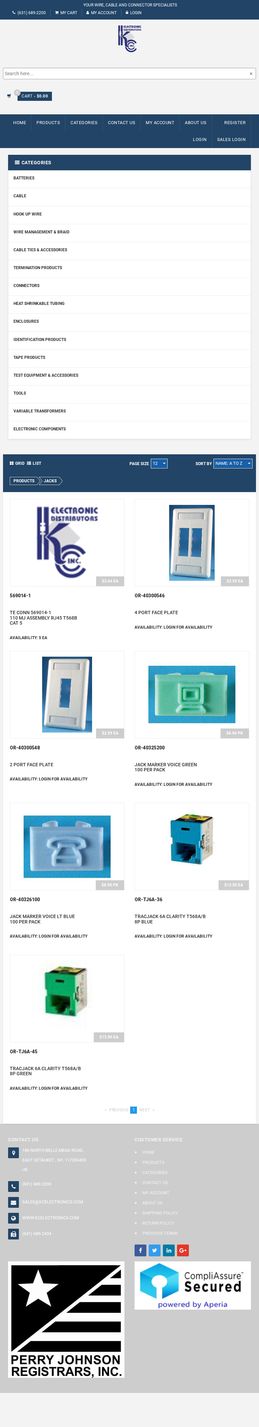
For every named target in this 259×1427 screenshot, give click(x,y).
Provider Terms (160, 1233)
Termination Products (37, 267)
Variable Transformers (39, 411)
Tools (19, 393)
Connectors (26, 285)
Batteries (23, 178)
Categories (83, 122)
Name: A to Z (229, 463)
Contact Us (121, 122)
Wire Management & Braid (41, 232)
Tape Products (29, 357)
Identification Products (39, 339)
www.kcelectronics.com (50, 1217)
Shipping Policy (160, 1213)
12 (156, 463)
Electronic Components (39, 429)
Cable (19, 196)
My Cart (68, 12)
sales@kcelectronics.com (52, 1201)
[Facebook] (140, 1250)
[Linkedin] (169, 1250)
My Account (104, 12)
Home (19, 122)
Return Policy (158, 1223)
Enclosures (26, 321)
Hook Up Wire (27, 214)
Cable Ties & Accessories (40, 250)
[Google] (183, 1250)
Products (48, 122)
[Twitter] (155, 1250)
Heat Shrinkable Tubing (38, 303)
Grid (20, 463)
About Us (195, 122)
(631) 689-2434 (36, 1233)
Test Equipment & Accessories (45, 375)
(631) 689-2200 (32, 12)
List (37, 463)
